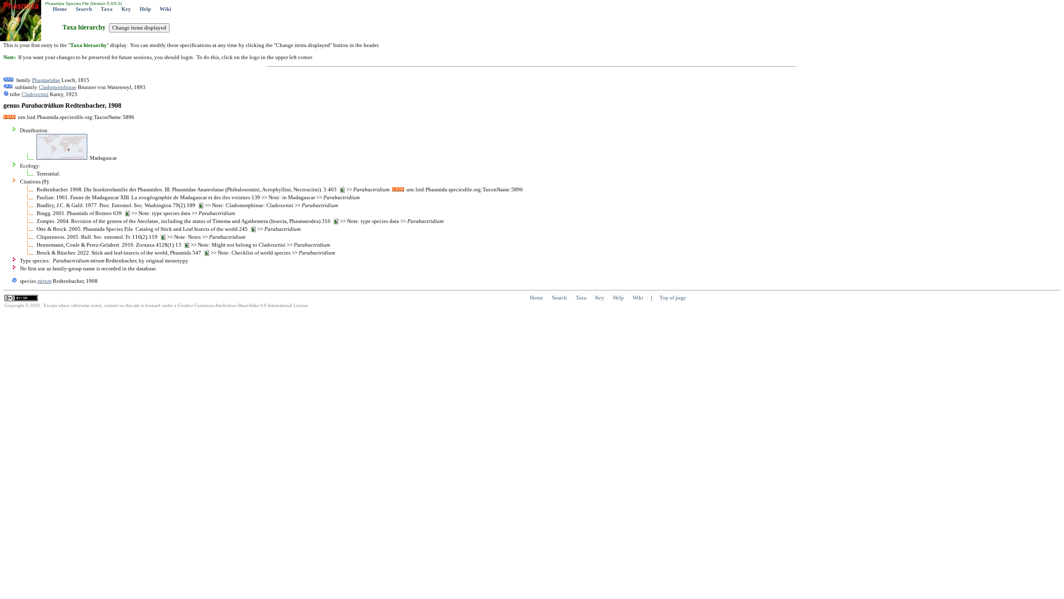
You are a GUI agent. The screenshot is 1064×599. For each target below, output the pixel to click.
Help (145, 9)
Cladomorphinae (57, 87)
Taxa (107, 9)
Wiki (165, 9)
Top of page (673, 298)
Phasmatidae (46, 80)
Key (126, 9)
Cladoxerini (35, 94)
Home (60, 9)
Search (84, 9)
